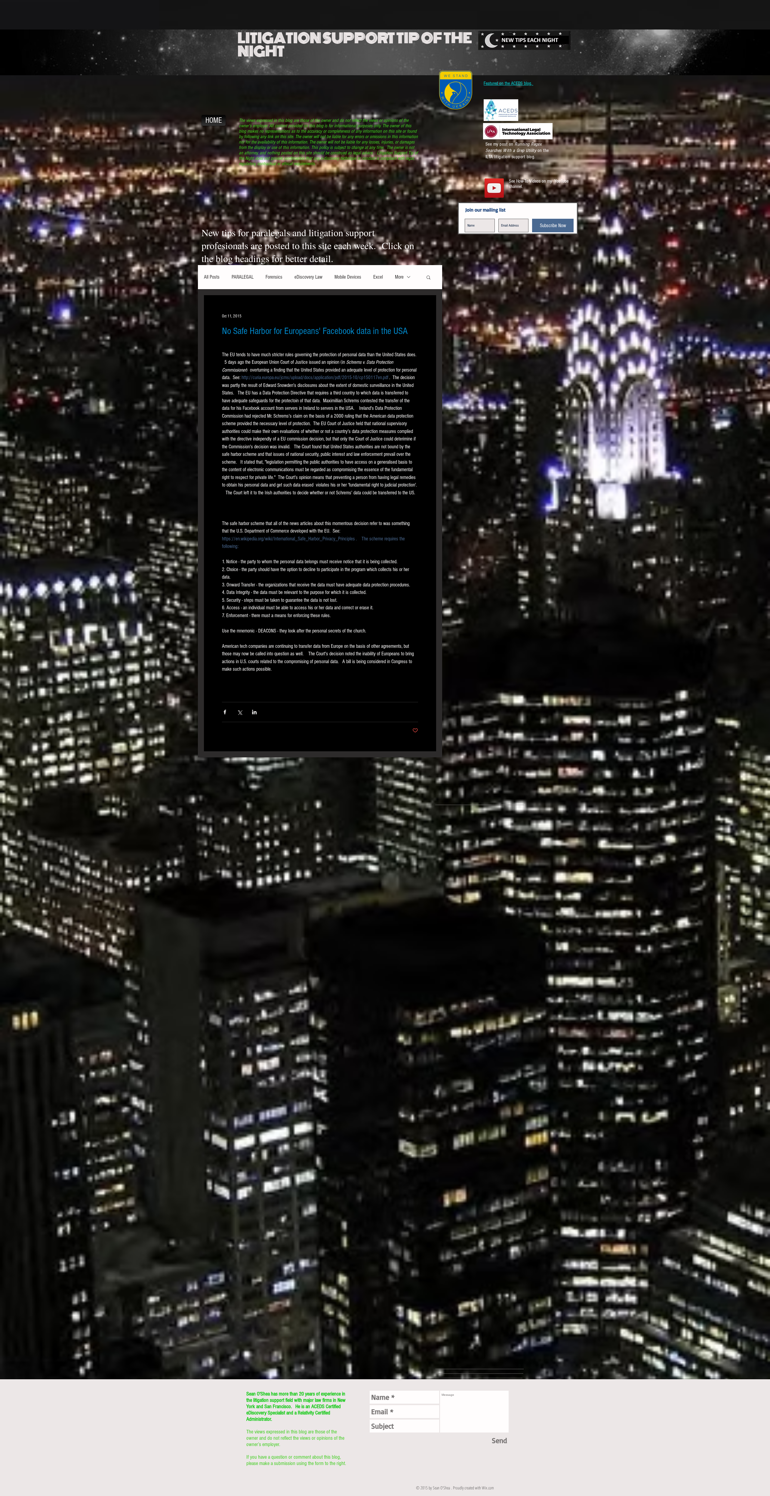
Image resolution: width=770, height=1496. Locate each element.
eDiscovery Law (308, 277)
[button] (428, 277)
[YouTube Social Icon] (494, 188)
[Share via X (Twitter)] (239, 712)
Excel (378, 277)
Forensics (274, 277)
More (399, 277)
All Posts (212, 277)
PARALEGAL (243, 277)
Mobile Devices (347, 277)
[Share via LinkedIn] (254, 712)
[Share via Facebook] (225, 712)
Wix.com (488, 1488)
